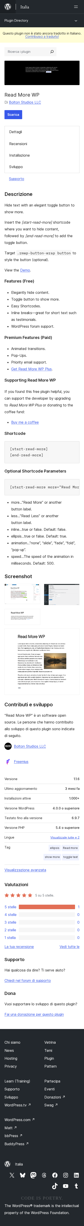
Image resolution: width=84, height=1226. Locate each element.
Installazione (19, 155)
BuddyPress (16, 1144)
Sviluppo (16, 167)
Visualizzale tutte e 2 (65, 837)
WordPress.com (19, 1119)
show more (52, 857)
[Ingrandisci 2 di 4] (73, 590)
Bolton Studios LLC (25, 102)
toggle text (70, 857)
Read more (70, 848)
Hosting (10, 1058)
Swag (51, 1105)
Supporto (16, 178)
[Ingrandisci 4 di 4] (73, 634)
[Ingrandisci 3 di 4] (34, 615)
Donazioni (54, 1097)
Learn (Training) (17, 1081)
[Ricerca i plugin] (51, 51)
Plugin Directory (16, 20)
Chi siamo (12, 1042)
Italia (19, 1164)
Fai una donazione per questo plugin (34, 1014)
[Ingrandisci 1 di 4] (34, 590)
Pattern (50, 1066)
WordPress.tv (17, 1105)
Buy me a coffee (25, 422)
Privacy (10, 1066)
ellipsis (54, 848)
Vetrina (50, 1042)
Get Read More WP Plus (31, 369)
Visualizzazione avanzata (25, 870)
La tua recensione (19, 946)
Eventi (49, 1089)
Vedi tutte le (70, 946)
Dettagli (15, 132)
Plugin (49, 1058)
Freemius (21, 761)
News (9, 1050)
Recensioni (18, 143)
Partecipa (52, 1081)
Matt (10, 1128)
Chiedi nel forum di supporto (27, 980)
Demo (25, 270)
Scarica (13, 114)
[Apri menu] (77, 7)
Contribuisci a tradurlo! (42, 36)
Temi (48, 1050)
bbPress (13, 1135)
